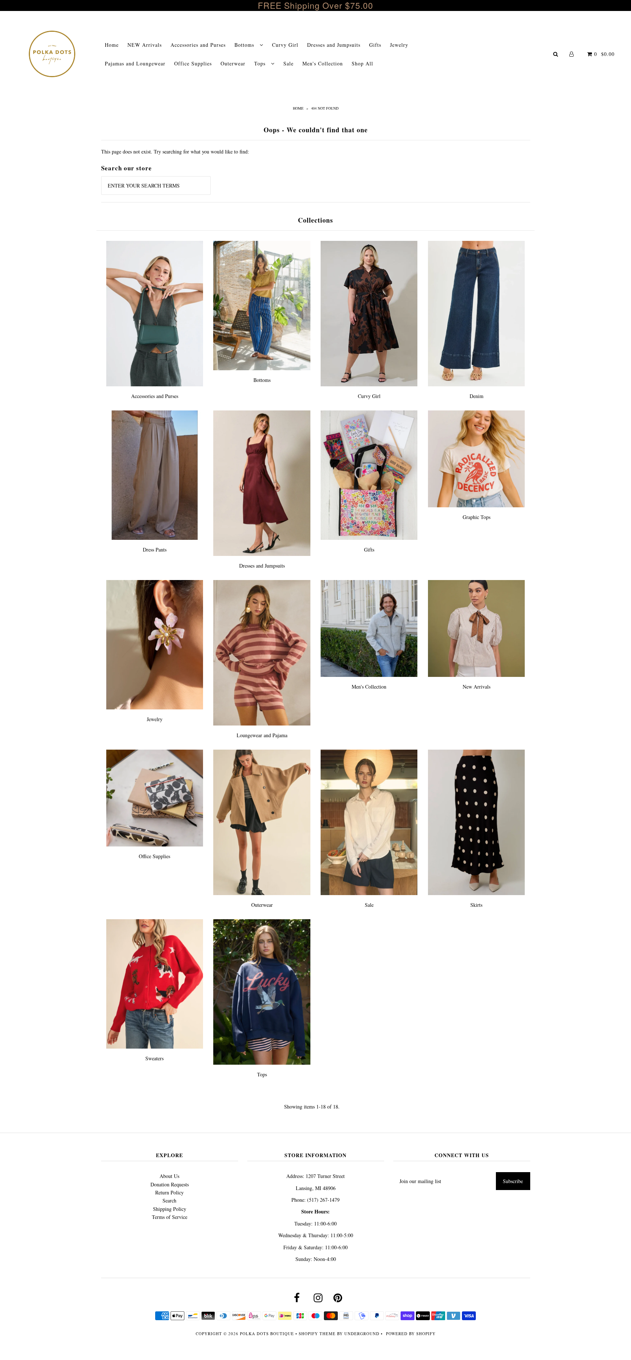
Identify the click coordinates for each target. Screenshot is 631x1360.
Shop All (362, 63)
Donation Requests (169, 1184)
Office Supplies (193, 63)
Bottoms (245, 44)
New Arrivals (476, 686)
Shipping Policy (169, 1208)
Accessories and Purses (198, 44)
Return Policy (169, 1192)
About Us (169, 1176)
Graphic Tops (476, 517)
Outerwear (233, 63)
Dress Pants (155, 549)
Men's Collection (322, 63)
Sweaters (154, 1058)
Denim (476, 396)
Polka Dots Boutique (267, 1333)
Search (169, 1200)
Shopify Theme (317, 1333)
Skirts (476, 904)
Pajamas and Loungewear (135, 63)
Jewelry (399, 44)
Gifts (375, 44)
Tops (260, 63)
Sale (288, 63)
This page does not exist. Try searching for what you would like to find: (175, 151)
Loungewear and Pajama (262, 735)
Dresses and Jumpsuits (333, 44)
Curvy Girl (285, 44)
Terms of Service (169, 1216)
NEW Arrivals (144, 44)
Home (112, 44)
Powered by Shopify (411, 1333)
